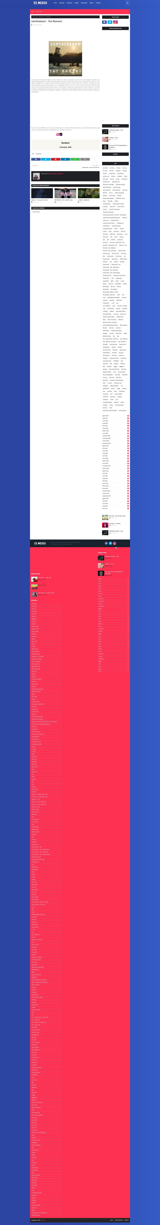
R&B (111, 363)
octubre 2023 (115, 493)
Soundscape (122, 391)
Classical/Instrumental (108, 212)
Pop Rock (120, 347)
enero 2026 (116, 433)
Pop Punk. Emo (122, 344)
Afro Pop (113, 176)
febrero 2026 (115, 430)
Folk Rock (122, 261)
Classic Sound (120, 206)
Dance (110, 231)
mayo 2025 (116, 453)
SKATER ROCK (106, 388)
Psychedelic (123, 358)
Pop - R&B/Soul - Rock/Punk (109, 341)
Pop (37, 16)
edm (108, 239)
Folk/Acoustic (106, 264)
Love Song (116, 314)
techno (111, 399)
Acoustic (105, 173)
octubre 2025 (116, 440)
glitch (112, 281)
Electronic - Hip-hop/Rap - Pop (110, 245)
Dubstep (122, 237)
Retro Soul (123, 369)
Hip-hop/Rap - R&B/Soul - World (110, 292)
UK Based (116, 402)
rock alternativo (121, 372)
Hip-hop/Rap (114, 289)
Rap (104, 366)
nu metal (112, 333)
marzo (113, 591)
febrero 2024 (115, 486)
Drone (116, 237)
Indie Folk (124, 297)
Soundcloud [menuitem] (84, 3)
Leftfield (112, 311)
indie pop (105, 300)
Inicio (33, 16)
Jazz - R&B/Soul (106, 305)
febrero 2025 (116, 460)
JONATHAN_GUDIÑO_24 (56, 173)
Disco (126, 234)
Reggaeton (121, 366)
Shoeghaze (105, 385)
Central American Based (118, 203)
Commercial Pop (114, 220)
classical (105, 209)
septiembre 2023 (116, 496)
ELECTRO (113, 239)
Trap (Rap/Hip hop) (107, 402)
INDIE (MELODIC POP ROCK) (114, 297)
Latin (104, 308)
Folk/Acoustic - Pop (116, 264)
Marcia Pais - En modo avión (50, 11)
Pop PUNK (105, 344)
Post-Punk (114, 355)
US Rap (111, 405)
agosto (113, 578)
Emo (104, 256)
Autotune (105, 195)
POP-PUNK (115, 350)
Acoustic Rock (120, 173)
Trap (117, 399)
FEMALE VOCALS (123, 259)
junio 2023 (116, 503)
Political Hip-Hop (107, 336)
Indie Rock (112, 300)
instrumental (106, 303)
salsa (104, 383)
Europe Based (106, 259)
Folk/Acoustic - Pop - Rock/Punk (110, 270)
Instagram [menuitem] (69, 3)
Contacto (126, 1220)
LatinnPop (105, 311)
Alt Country (105, 179)
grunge (104, 283)
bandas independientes (108, 198)
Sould (115, 391)
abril (113, 588)
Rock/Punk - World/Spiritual (116, 380)
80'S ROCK (105, 168)
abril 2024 (116, 481)
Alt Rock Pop (124, 179)
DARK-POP (112, 234)
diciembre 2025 (116, 435)
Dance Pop (116, 231)
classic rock (112, 206)
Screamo (110, 383)
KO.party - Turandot (114, 523)
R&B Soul (116, 363)
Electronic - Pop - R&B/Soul (109, 248)
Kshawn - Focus (113, 137)
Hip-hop (119, 286)
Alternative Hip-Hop (120, 184)
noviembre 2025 (115, 438)
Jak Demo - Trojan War (44, 577)
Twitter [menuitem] (91, 3)
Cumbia (104, 231)
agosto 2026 (115, 415)
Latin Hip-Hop (111, 308)
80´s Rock (112, 168)
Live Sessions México (121, 311)
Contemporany (120, 223)
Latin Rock (124, 308)
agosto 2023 (116, 498)
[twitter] (110, 22)
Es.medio (42, 1220)
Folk (111, 261)
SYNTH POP (105, 396)
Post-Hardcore (106, 355)
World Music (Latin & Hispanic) (110, 410)
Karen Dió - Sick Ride (122, 305)
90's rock (125, 168)
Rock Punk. (118, 377)
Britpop (116, 201)
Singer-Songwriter (114, 385)
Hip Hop (125, 283)
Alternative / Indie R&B (108, 184)
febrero (113, 593)
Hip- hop (113, 286)
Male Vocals (123, 314)
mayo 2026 (116, 423)
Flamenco (105, 261)
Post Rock (121, 352)
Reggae (115, 366)
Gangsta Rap (119, 278)
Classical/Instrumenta (114, 209)
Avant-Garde (112, 195)
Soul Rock (109, 391)
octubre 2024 (115, 468)
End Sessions (119, 256)
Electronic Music (122, 250)
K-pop (113, 305)
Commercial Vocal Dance (108, 223)
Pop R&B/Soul (106, 347)
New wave (118, 328)
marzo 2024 (116, 483)
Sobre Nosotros (119, 1220)
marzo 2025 (116, 458)
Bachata (119, 195)
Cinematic (105, 206)
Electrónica (123, 253)
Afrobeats (120, 176)
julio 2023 (115, 501)
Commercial (105, 220)
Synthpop (119, 396)
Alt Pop (117, 179)
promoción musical (114, 358)
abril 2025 (116, 455)
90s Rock (112, 170)
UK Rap (122, 402)
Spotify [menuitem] (76, 3)
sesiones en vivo (118, 383)
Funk (113, 278)
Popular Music (123, 350)
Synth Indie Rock (118, 394)
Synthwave (105, 399)
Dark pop (123, 231)
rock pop (105, 377)
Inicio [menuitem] (55, 3)
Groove (122, 281)
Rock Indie (117, 374)
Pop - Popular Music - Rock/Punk (110, 339)
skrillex (113, 388)
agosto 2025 (116, 445)
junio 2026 (116, 420)
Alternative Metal (107, 187)
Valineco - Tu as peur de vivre (39, 200)
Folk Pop (116, 261)
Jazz (117, 303)
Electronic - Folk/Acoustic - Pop (117, 242)
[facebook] (104, 22)
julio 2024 (116, 473)
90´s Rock (105, 170)
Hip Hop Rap (106, 286)
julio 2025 (115, 448)
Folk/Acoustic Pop (107, 275)
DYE (104, 239)
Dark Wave (105, 234)
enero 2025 (116, 463)
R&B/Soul (123, 363)
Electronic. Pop (115, 253)
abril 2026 (115, 425)
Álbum (125, 176)
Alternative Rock (106, 190)
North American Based (116, 330)
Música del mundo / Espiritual (110, 322)
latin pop (118, 308)
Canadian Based (106, 203)
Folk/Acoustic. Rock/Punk (119, 275)
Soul (104, 391)
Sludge (118, 388)
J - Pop (112, 303)
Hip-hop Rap (106, 289)
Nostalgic (105, 333)
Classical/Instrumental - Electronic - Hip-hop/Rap (114, 214)
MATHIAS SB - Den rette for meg (63, 200)
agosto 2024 (116, 471)
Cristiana (122, 228)
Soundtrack (105, 394)
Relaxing (105, 369)
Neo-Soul (111, 328)
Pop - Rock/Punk (122, 341)
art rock (111, 192)
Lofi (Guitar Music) (107, 314)
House (118, 294)
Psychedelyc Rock (107, 361)
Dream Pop (105, 237)
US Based (105, 405)
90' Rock (118, 168)
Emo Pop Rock (110, 256)
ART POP (105, 192)
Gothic (117, 281)
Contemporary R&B (107, 228)
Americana (124, 190)
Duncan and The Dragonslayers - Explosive (118, 146)
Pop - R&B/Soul (123, 339)
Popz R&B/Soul (106, 352)
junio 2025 (115, 450)
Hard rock (110, 283)
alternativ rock (106, 181)
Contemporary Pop (116, 226)
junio (113, 583)
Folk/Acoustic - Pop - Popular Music (111, 267)
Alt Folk (112, 179)
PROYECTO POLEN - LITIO (116, 130)
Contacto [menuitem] (98, 3)
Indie (104, 297)
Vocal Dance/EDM (119, 405)
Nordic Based (106, 330)
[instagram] (115, 22)
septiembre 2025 (115, 443)
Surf (111, 394)
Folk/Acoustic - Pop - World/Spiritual (111, 272)
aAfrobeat (118, 170)
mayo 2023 (116, 506)
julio (113, 581)
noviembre (113, 601)
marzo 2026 (116, 428)
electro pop (120, 239)
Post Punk (114, 352)
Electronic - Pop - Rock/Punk (109, 250)
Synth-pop (112, 396)
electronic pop (106, 253)
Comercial (124, 217)
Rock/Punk (38, 153)
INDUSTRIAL (119, 300)
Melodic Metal (120, 316)
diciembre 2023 (116, 491)
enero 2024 (116, 488)
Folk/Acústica (106, 278)
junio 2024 (115, 476)
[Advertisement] (114, 45)
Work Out (105, 407)
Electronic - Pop (123, 245)
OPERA (125, 333)
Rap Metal (109, 366)
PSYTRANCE (116, 361)
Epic (125, 256)
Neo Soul (105, 328)
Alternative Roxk (116, 190)
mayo (113, 586)
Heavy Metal (118, 283)
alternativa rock (115, 181)
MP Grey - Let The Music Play (117, 516)
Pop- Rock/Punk (106, 350)
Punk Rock (105, 363)
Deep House (120, 234)
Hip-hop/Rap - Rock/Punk (109, 294)
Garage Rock (106, 281)
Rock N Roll (124, 374)
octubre (113, 603)
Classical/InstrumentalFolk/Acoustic (111, 217)
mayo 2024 (115, 478)
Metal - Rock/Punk (112, 319)
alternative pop (116, 187)
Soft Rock (124, 388)
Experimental (115, 259)
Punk (122, 361)
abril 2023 (115, 508)
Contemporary (106, 226)
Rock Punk (111, 377)
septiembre (113, 606)
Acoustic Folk (112, 173)
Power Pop (121, 355)
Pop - (118, 336)
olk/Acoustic (119, 333)
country (116, 228)
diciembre (113, 598)
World (110, 407)
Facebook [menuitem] (61, 3)
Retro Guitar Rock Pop (114, 369)
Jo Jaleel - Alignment (83, 200)
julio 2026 (115, 418)
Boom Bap (110, 201)
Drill (111, 237)
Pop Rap (114, 347)
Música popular (123, 325)
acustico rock (106, 176)
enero (113, 596)
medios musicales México (109, 316)
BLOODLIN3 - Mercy (120, 198)
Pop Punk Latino (113, 344)
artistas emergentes (119, 192)
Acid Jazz (125, 170)
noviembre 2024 (116, 465)
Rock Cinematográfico (108, 374)
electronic (105, 242)
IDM (123, 294)
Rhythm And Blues (107, 372)
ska (121, 385)
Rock (115, 372)
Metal (104, 319)
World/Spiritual (122, 410)
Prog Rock (105, 358)
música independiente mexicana (110, 325)
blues (104, 201)
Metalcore (120, 319)
